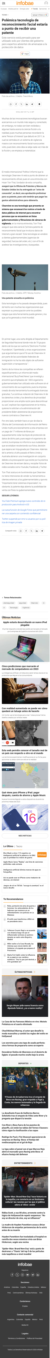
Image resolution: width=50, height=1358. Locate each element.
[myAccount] (46, 3)
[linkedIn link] (38, 1275)
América (7, 1287)
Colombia (15, 1287)
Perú (9, 1293)
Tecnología (14, 608)
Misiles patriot (12, 9)
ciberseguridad (8, 603)
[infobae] (25, 3)
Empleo (25, 1306)
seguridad (22, 603)
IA (43, 603)
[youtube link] (27, 1275)
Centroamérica (18, 1293)
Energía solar (23, 9)
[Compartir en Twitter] (21, 104)
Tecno (4, 15)
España (23, 1287)
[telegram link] (33, 1275)
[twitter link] (17, 1275)
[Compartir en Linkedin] (27, 104)
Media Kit (25, 1325)
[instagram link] (22, 1275)
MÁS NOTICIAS (25, 836)
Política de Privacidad (34, 1338)
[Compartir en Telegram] (32, 104)
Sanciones (41, 9)
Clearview (34, 603)
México (43, 1287)
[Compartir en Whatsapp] (10, 104)
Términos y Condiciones (16, 1338)
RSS (40, 1293)
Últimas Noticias (31, 1293)
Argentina (10, 1319)
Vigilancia (25, 608)
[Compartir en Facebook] (16, 104)
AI (4, 608)
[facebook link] (12, 1275)
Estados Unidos (33, 1287)
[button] (3, 3)
